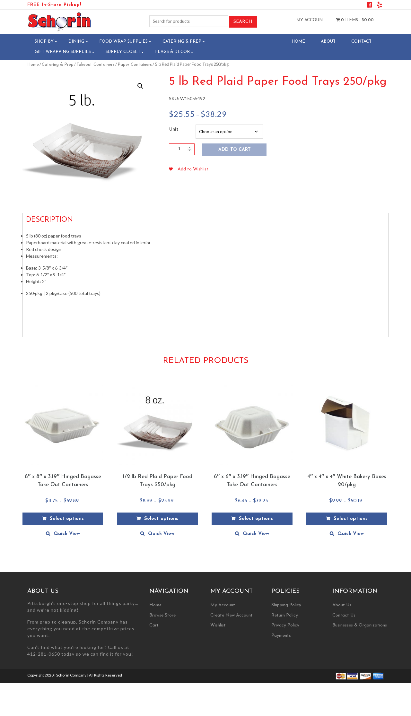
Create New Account (231, 615)
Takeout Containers (95, 65)
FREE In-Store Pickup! (54, 5)
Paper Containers (135, 65)
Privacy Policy (285, 625)
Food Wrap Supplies (123, 41)
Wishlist (218, 625)
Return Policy (284, 615)
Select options (67, 518)
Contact (361, 41)
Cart (154, 625)
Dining (76, 41)
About (328, 41)
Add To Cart (234, 149)
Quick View (67, 533)
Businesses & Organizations (359, 625)
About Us (341, 605)
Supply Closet (123, 52)
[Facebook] (369, 6)
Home (298, 41)
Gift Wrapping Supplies (63, 52)
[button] (140, 86)
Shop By (44, 41)
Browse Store (162, 615)
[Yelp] (379, 6)
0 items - (357, 20)
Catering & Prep (181, 41)
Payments (281, 635)
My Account (310, 20)
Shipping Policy (286, 605)
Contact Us (343, 615)
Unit (174, 129)
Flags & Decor (172, 52)
